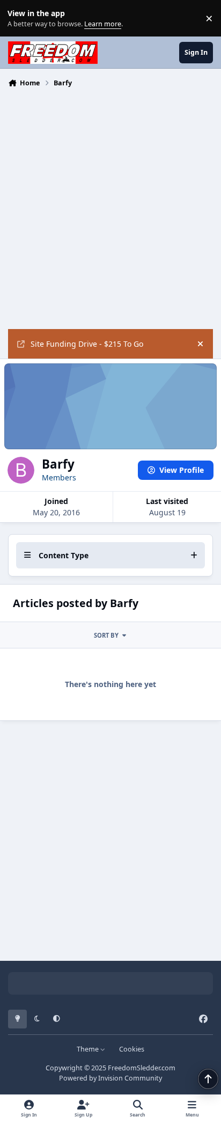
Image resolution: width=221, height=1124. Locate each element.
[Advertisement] (110, 207)
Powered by (110, 1078)
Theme (88, 1049)
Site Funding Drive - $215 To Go (87, 344)
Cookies (131, 1049)
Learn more (20, 18)
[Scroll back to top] (208, 1079)
